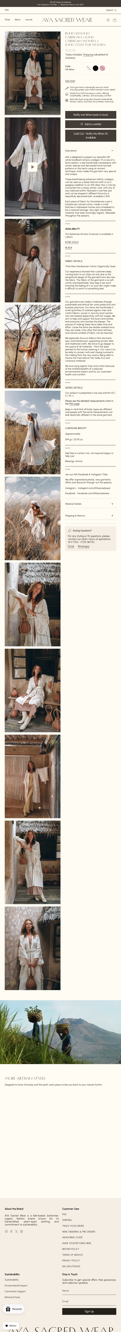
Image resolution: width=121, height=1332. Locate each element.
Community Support (15, 1291)
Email (71, 546)
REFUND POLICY (70, 1249)
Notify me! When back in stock (90, 114)
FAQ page (74, 403)
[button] (7, 20)
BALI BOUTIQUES (71, 1266)
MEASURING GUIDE (72, 1237)
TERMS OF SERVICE (72, 1254)
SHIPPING (67, 1220)
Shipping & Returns (75, 515)
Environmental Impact (16, 1285)
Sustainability (12, 1279)
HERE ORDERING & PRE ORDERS (78, 1231)
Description (71, 150)
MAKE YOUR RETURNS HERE (76, 1243)
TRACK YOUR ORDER (73, 1225)
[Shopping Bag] (114, 20)
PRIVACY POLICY (71, 1260)
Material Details (73, 503)
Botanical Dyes (12, 1297)
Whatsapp (83, 546)
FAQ (64, 1214)
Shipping (88, 54)
